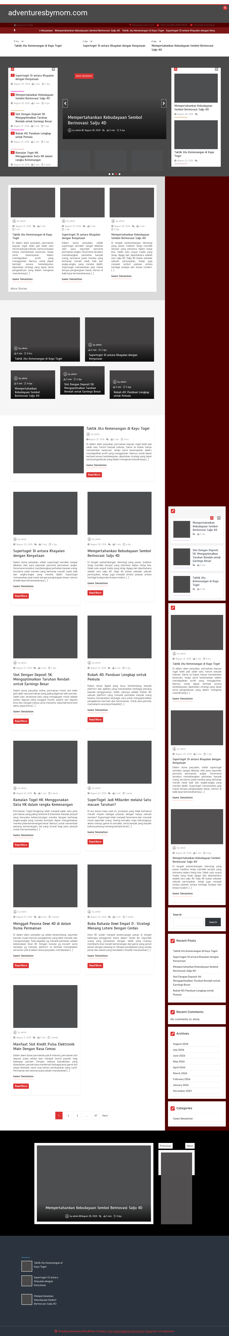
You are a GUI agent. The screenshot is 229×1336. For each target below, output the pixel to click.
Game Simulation (102, 76)
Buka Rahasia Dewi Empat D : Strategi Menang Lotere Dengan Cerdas (119, 926)
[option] (123, 30)
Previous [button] (165, 1145)
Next (105, 1115)
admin (78, 121)
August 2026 (180, 1043)
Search (177, 914)
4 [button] (119, 174)
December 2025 (182, 1090)
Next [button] (190, 1145)
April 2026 (179, 1067)
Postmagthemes (165, 1331)
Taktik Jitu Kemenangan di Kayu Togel (123, 30)
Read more (94, 474)
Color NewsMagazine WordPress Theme (129, 1331)
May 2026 (179, 1061)
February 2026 (181, 1079)
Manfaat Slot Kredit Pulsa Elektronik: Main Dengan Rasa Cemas (44, 1046)
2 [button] (113, 174)
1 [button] (109, 174)
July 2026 (178, 1049)
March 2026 (180, 1073)
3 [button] (116, 174)
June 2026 (179, 1055)
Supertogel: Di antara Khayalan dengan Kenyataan (173, 30)
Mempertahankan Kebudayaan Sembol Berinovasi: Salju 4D (67, 30)
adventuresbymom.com (48, 12)
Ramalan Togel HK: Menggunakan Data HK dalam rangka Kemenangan (33, 138)
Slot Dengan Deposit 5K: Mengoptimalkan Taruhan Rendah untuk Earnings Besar (33, 100)
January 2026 (181, 1084)
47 (95, 1115)
